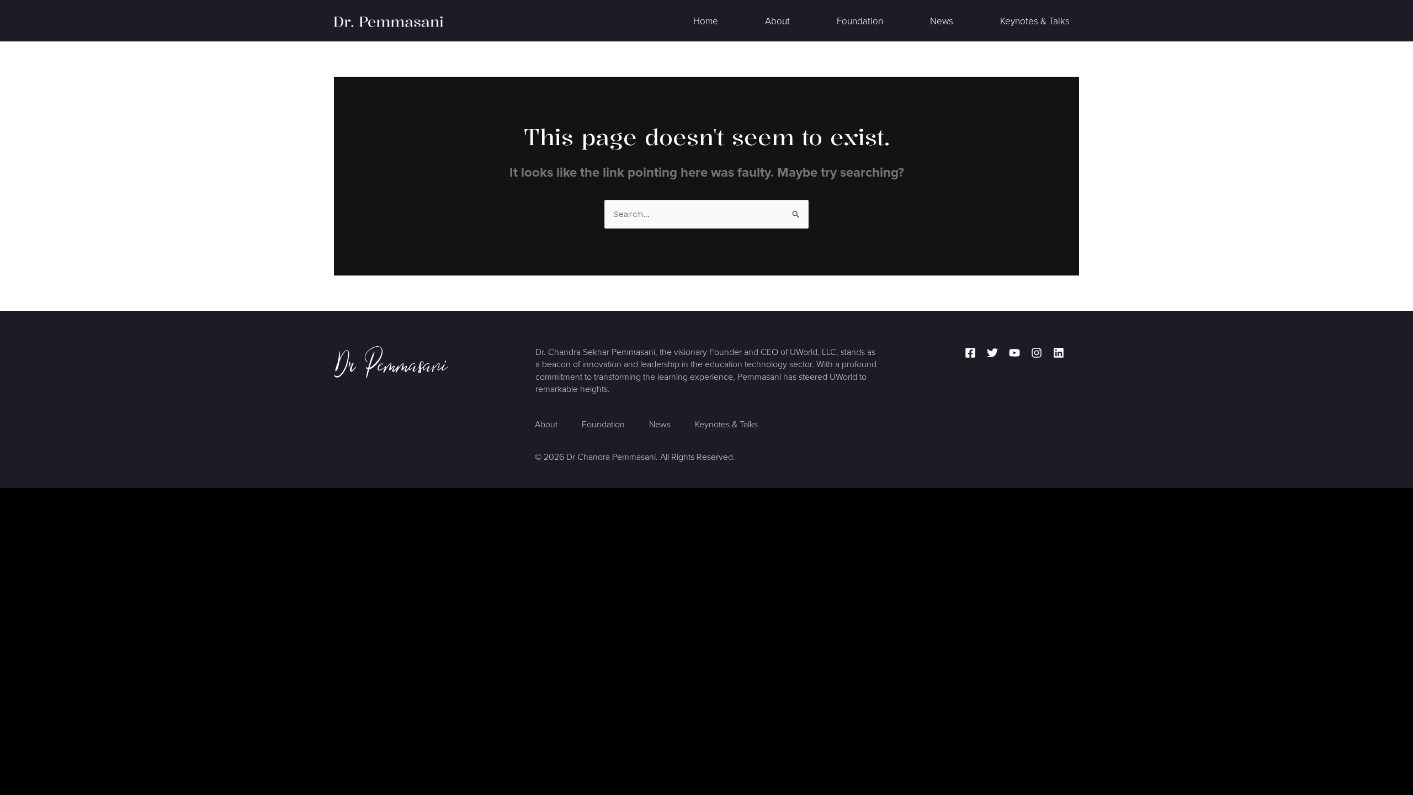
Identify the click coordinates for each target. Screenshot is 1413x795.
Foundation (860, 21)
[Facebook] (970, 352)
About (777, 21)
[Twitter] (992, 352)
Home (705, 21)
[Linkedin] (1058, 352)
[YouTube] (1014, 352)
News (941, 21)
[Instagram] (1036, 352)
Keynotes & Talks (1035, 21)
